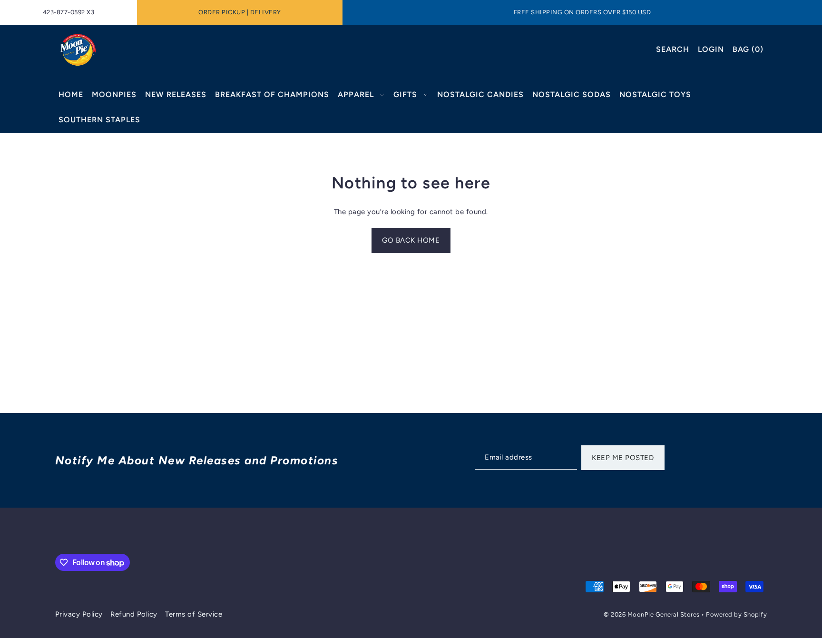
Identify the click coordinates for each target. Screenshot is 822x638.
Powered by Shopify (736, 614)
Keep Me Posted (623, 457)
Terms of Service (193, 614)
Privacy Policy (79, 614)
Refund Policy (133, 614)
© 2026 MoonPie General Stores (652, 614)
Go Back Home (411, 240)
